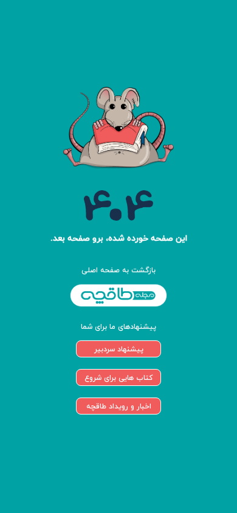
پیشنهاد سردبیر (118, 349)
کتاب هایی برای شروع (118, 377)
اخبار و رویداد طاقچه (118, 406)
